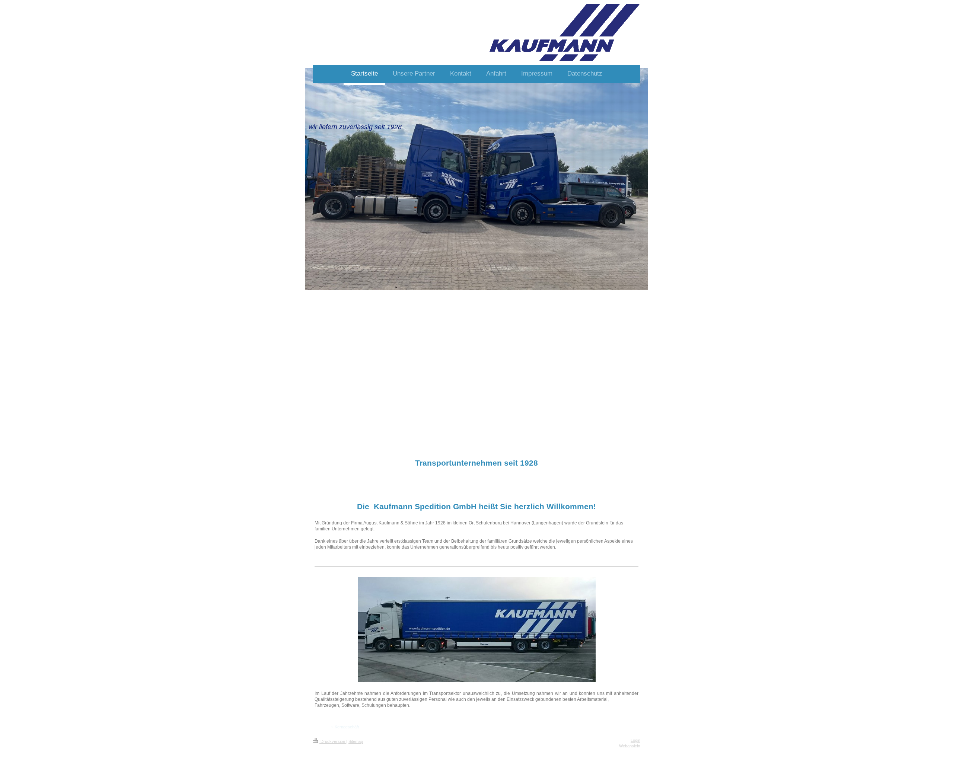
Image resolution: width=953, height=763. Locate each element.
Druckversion (332, 741)
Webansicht (629, 746)
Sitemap (355, 741)
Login (635, 740)
